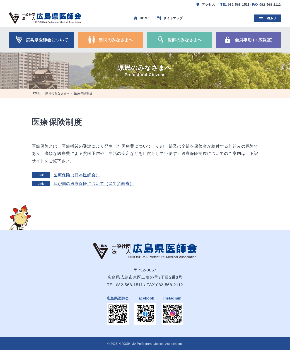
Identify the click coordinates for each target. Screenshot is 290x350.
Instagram (172, 298)
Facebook (145, 298)
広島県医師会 (118, 298)
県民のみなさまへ (57, 93)
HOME (36, 93)
